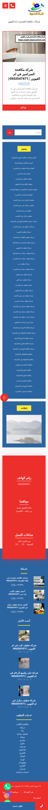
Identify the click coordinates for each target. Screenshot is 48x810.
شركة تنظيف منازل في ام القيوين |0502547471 (24, 702)
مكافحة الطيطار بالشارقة (23, 354)
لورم (22, 759)
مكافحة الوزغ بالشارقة (23, 375)
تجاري (22, 740)
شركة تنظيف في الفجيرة (23, 285)
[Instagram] (7, 794)
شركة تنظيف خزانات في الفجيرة (24, 258)
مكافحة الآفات (22, 724)
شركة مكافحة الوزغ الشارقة (23, 338)
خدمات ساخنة (22, 772)
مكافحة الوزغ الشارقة (24, 370)
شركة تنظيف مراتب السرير (24, 301)
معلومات (22, 762)
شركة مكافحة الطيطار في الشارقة (23, 333)
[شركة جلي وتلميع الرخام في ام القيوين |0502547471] (24, 663)
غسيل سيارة (22, 733)
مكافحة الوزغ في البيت (23, 381)
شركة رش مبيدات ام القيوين (23, 322)
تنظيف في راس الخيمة (23, 211)
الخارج (22, 752)
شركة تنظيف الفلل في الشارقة (23, 237)
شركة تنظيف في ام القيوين (24, 290)
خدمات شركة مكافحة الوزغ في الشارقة (24, 221)
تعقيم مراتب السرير (23, 173)
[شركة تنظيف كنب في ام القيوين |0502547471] (24, 635)
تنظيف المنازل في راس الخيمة (23, 200)
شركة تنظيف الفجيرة (24, 232)
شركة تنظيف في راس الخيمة (23, 296)
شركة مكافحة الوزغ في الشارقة (23, 349)
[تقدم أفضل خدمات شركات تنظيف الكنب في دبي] (36, 8)
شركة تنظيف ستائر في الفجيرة (23, 269)
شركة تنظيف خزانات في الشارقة (24, 253)
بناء (22, 730)
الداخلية (22, 749)
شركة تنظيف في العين (23, 280)
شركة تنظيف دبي (23, 264)
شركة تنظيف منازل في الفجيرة (23, 312)
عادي (22, 743)
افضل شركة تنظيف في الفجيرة (23, 168)
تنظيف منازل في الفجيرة (23, 216)
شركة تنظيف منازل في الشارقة (23, 306)
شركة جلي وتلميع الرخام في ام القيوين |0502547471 (24, 674)
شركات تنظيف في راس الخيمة (23, 227)
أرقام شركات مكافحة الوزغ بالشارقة (24, 157)
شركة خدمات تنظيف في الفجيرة (24, 317)
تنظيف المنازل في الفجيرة (24, 195)
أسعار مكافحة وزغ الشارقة (24, 163)
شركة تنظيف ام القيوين (23, 248)
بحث (10, 132)
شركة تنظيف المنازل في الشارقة (24, 242)
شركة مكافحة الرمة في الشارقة (23, 327)
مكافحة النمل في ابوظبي (23, 365)
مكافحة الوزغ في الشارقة (23, 386)
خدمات (22, 746)
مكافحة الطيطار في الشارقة (23, 359)
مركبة (22, 727)
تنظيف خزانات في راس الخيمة (24, 205)
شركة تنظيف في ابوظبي (24, 274)
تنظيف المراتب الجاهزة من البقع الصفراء (23, 189)
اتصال (22, 756)
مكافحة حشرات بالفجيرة (23, 391)
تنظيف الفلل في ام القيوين (24, 184)
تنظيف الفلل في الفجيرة (24, 179)
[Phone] (7, 786)
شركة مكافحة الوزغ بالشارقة (23, 343)
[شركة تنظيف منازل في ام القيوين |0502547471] (24, 690)
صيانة (22, 736)
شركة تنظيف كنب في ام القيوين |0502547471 (24, 647)
